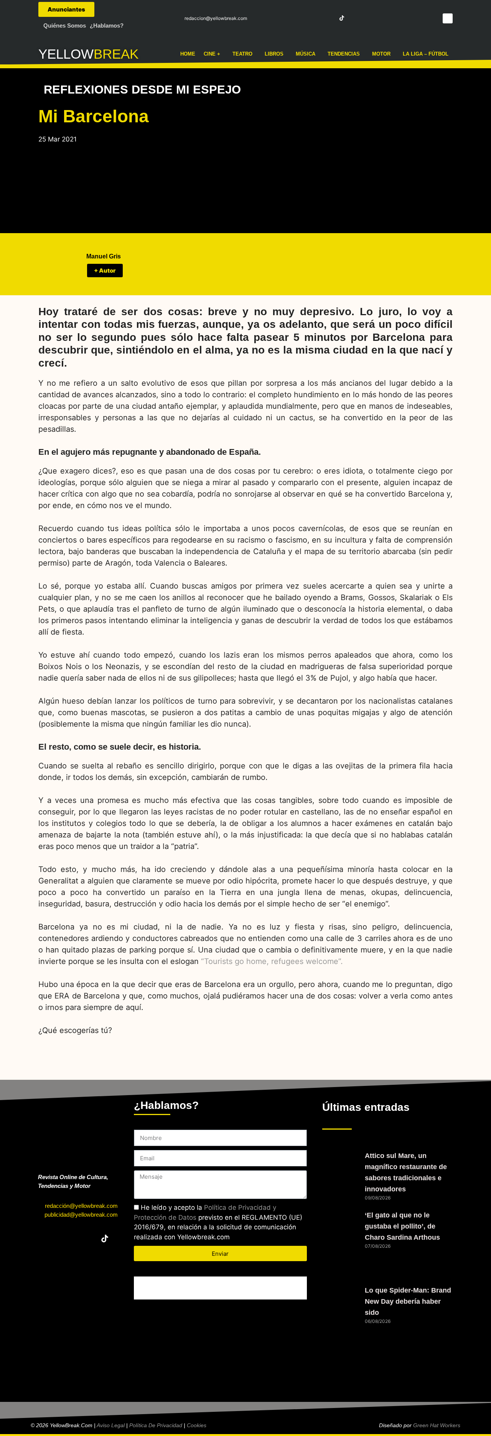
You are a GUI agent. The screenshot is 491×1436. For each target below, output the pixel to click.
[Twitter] (299, 18)
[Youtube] (327, 18)
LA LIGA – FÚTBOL (425, 54)
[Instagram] (314, 18)
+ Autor (105, 270)
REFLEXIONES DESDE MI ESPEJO (142, 89)
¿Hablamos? (107, 25)
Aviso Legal (111, 1425)
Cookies (196, 1425)
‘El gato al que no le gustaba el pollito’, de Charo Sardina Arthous (402, 1226)
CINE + (212, 54)
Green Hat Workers (436, 1425)
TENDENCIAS (344, 54)
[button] (448, 18)
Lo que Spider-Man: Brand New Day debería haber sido (408, 1301)
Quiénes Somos (64, 25)
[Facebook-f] (286, 18)
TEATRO (242, 54)
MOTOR (381, 54)
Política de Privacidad (155, 1425)
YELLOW (66, 53)
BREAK (116, 53)
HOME (187, 54)
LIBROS (274, 54)
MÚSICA (305, 54)
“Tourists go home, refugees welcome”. (272, 961)
